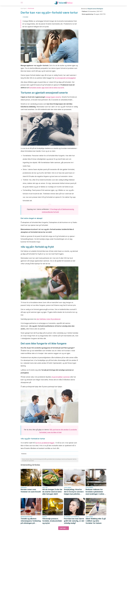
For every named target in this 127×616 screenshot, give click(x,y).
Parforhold (31, 8)
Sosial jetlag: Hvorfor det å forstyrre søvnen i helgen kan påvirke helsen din (74, 491)
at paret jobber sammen (60, 377)
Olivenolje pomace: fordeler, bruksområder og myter (52, 521)
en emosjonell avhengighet (65, 78)
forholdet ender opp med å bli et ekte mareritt (46, 88)
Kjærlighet (23, 8)
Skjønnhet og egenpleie (71, 516)
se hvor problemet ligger (45, 443)
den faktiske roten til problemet (48, 319)
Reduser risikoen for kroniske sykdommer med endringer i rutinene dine (96, 491)
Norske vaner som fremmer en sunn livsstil (31, 490)
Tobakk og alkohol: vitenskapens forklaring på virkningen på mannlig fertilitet (31, 521)
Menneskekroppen (26, 516)
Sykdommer (89, 487)
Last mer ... (63, 528)
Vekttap (45, 487)
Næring (44, 516)
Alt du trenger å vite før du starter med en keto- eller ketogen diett (52, 491)
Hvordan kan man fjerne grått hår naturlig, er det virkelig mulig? (74, 521)
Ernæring (24, 487)
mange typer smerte (53, 97)
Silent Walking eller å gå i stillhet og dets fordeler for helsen (96, 521)
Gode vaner (67, 487)
